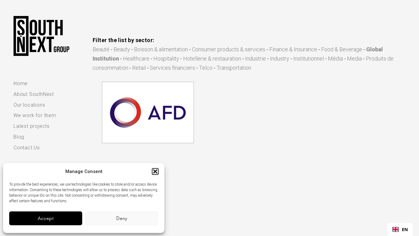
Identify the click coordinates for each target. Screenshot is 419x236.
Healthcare (136, 58)
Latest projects (31, 126)
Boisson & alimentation (161, 49)
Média (335, 58)
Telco (206, 68)
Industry (279, 58)
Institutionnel (308, 58)
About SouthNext (33, 94)
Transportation (234, 68)
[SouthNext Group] (41, 36)
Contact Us (26, 148)
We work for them (34, 115)
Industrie (255, 58)
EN (405, 229)
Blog (18, 137)
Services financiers (172, 68)
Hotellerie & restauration (212, 58)
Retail (139, 68)
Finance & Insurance (293, 49)
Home (20, 83)
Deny (121, 218)
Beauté (101, 49)
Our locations (29, 105)
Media (354, 58)
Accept (46, 218)
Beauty (121, 49)
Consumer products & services (228, 49)
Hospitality (166, 58)
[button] (155, 171)
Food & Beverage (341, 49)
